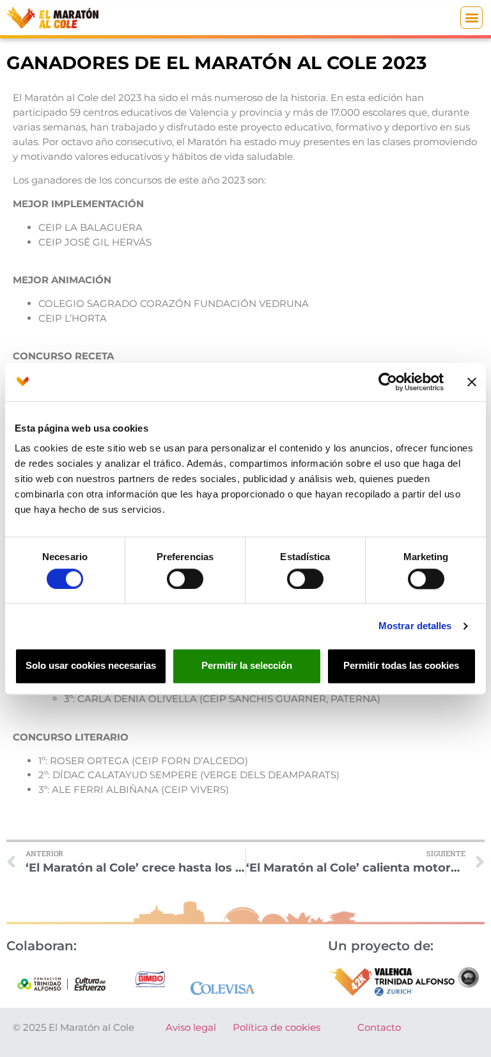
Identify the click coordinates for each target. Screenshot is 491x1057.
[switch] (185, 578)
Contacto (379, 1027)
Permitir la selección (246, 666)
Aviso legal (191, 1027)
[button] (471, 17)
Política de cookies (276, 1027)
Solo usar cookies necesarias (91, 666)
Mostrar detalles (415, 625)
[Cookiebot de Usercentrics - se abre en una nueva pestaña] (388, 381)
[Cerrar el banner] (471, 381)
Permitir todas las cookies (401, 666)
